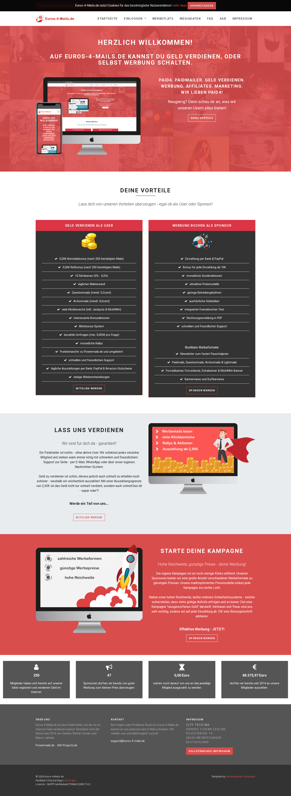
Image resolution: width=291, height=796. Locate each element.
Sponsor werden (202, 390)
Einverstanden (202, 5)
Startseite (107, 18)
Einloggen (134, 18)
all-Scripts (70, 780)
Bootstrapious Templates (240, 776)
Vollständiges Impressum (209, 751)
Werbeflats (162, 18)
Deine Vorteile (202, 117)
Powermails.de (45, 745)
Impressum (242, 18)
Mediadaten (190, 18)
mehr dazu (179, 5)
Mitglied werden (89, 388)
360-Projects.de (67, 745)
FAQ (210, 18)
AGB (223, 18)
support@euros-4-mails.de (128, 741)
